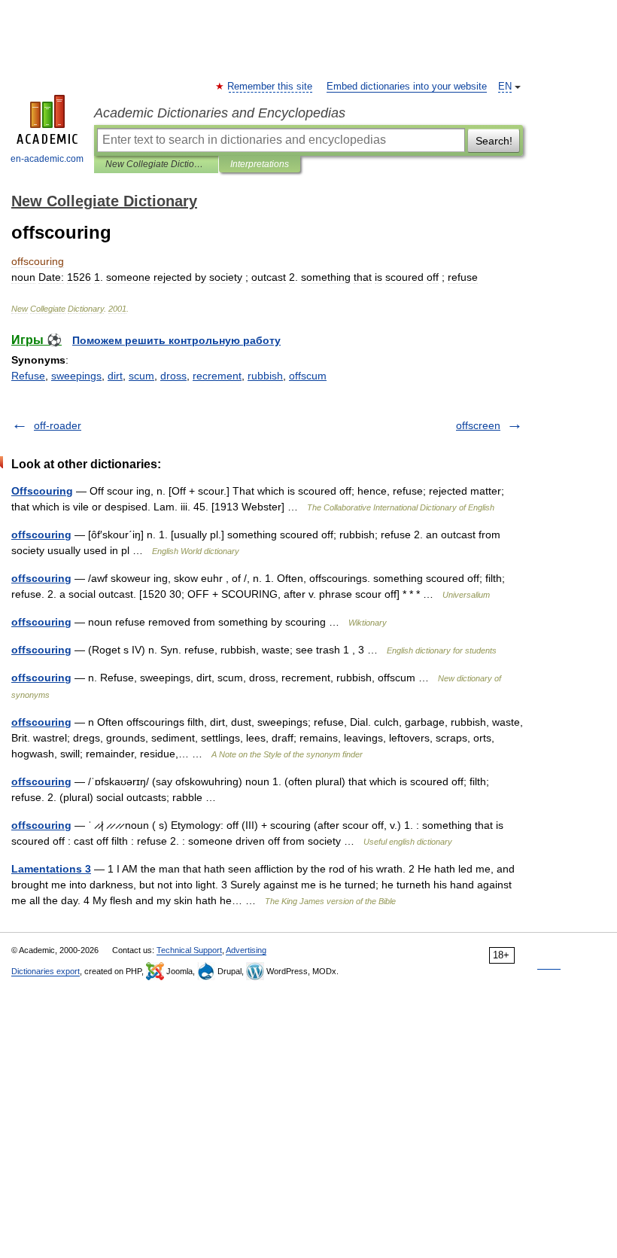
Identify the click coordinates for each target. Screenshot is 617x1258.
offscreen (478, 425)
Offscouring (42, 491)
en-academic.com (47, 159)
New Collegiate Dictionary (156, 164)
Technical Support (189, 950)
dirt (115, 376)
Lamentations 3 (51, 869)
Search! (494, 141)
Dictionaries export (45, 971)
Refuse (28, 376)
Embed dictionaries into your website (407, 86)
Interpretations (259, 164)
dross (173, 376)
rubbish (265, 376)
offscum (308, 376)
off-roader (57, 425)
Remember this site (270, 86)
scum (141, 376)
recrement (217, 376)
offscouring (41, 534)
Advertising (246, 950)
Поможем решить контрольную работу (176, 340)
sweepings (76, 376)
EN (505, 86)
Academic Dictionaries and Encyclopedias (219, 112)
